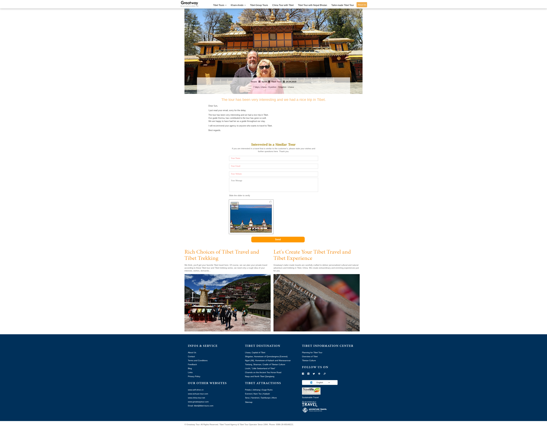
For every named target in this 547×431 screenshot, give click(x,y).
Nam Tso (258, 394)
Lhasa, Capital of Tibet (255, 352)
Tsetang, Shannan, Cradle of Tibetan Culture (265, 364)
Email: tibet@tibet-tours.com (200, 406)
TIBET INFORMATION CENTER (327, 346)
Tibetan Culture (309, 360)
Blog (190, 368)
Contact (191, 356)
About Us (362, 5)
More (274, 398)
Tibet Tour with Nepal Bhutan (312, 5)
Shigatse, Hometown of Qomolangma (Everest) (266, 356)
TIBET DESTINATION (262, 346)
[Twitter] (314, 374)
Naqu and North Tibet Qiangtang (259, 376)
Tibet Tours (218, 5)
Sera (247, 398)
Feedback (192, 364)
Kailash (266, 394)
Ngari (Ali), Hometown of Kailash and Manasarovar (268, 360)
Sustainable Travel (310, 397)
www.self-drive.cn (196, 390)
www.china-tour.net (196, 398)
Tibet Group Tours (259, 5)
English (320, 382)
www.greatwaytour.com (198, 402)
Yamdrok (255, 398)
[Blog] (325, 374)
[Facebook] (303, 374)
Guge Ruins (267, 390)
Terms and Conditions (198, 360)
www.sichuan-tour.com (198, 394)
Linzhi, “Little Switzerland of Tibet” (260, 368)
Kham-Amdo (237, 5)
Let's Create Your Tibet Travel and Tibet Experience (312, 255)
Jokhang (256, 390)
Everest (248, 394)
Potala (248, 390)
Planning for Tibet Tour (312, 352)
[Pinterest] (319, 374)
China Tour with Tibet (283, 5)
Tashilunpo (265, 398)
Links (190, 372)
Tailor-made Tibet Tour (342, 5)
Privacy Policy (194, 376)
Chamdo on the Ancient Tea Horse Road (263, 372)
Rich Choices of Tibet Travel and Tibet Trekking (221, 255)
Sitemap (248, 402)
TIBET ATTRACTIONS (263, 383)
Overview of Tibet (310, 356)
